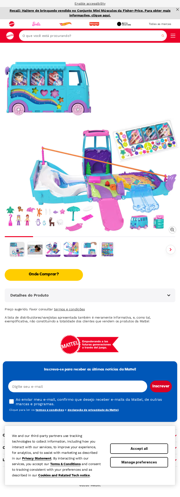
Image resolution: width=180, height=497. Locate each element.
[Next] (170, 249)
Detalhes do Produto (29, 295)
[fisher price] (94, 24)
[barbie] (36, 24)
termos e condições (69, 309)
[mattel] (11, 24)
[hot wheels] (65, 24)
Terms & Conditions (65, 464)
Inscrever (160, 386)
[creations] (124, 24)
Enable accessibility (90, 3)
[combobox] (93, 35)
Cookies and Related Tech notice (64, 475)
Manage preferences (139, 462)
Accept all (139, 449)
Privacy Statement (36, 458)
